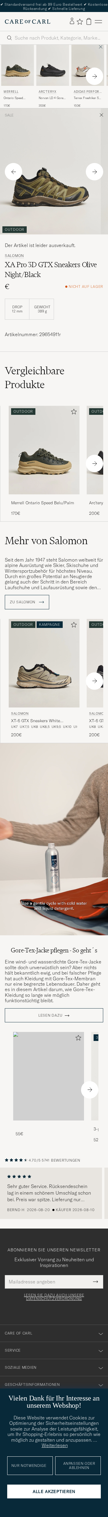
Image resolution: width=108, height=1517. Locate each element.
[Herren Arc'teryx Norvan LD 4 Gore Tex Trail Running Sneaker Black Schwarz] (52, 65)
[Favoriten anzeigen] (79, 22)
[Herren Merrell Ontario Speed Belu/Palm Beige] (17, 65)
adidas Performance (86, 92)
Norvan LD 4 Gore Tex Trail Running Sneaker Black (51, 98)
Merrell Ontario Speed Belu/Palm (42, 502)
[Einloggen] (72, 21)
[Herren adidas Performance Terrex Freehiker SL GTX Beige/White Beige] (87, 65)
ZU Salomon (23, 602)
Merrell (11, 92)
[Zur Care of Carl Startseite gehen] (27, 21)
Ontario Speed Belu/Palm (13, 98)
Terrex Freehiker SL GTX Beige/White (87, 98)
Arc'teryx (47, 92)
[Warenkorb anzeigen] (89, 21)
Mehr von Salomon (46, 540)
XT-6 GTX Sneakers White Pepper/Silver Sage (35, 721)
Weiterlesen (55, 1445)
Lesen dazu (50, 1015)
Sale (9, 115)
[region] (54, 1193)
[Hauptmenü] (98, 21)
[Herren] (48, 1076)
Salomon (14, 256)
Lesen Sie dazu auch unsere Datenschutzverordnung (54, 1297)
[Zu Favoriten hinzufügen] (72, 413)
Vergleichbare (34, 377)
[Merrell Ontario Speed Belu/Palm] (44, 498)
